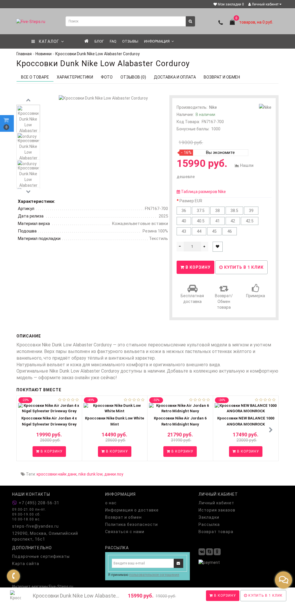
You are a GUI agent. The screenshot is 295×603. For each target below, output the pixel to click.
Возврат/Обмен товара (224, 301)
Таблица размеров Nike (203, 191)
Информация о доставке (132, 510)
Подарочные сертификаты (41, 556)
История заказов (216, 510)
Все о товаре (35, 77)
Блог (99, 41)
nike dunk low (90, 474)
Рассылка (209, 524)
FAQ (113, 41)
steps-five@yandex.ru (35, 526)
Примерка (255, 295)
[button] (271, 430)
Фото (107, 77)
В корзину (224, 596)
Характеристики (75, 77)
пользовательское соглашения (154, 575)
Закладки (208, 517)
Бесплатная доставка (192, 298)
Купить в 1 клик (243, 267)
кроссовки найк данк (57, 474)
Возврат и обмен (123, 517)
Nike (213, 107)
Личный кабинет (265, 4)
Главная (24, 53)
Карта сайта (25, 563)
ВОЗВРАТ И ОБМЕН (222, 77)
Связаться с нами (124, 531)
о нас (111, 503)
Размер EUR (190, 201)
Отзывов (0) (133, 77)
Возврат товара (215, 531)
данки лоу (113, 474)
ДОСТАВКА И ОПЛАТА (175, 77)
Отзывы (130, 41)
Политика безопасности (131, 524)
